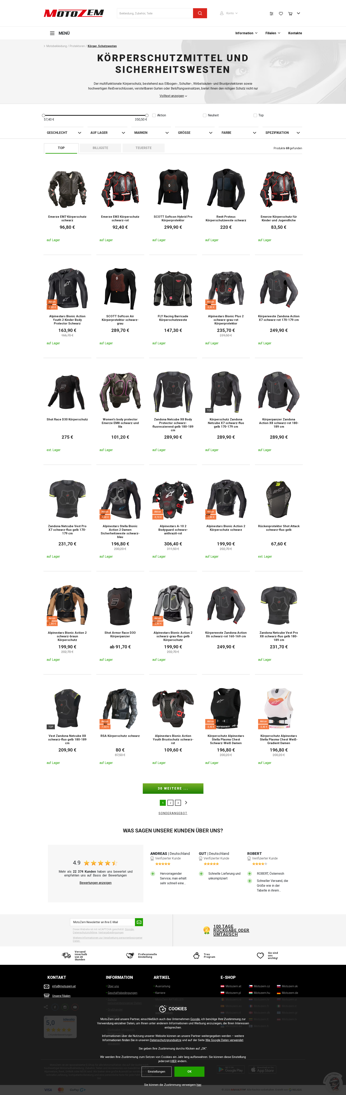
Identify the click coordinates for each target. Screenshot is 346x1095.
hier (199, 1085)
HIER (173, 1061)
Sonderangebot (173, 813)
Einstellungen (156, 1071)
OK (189, 1071)
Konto (230, 13)
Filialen (271, 33)
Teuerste (144, 148)
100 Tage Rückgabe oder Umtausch (231, 930)
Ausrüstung (162, 986)
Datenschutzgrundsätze (165, 1040)
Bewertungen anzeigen (95, 882)
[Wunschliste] (281, 13)
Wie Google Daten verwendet (224, 1040)
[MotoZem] (74, 13)
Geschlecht (57, 133)
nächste (185, 803)
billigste (100, 148)
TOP (61, 148)
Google (195, 1019)
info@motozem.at (64, 986)
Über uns (113, 986)
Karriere (160, 992)
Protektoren (77, 46)
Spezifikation (277, 133)
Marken (140, 133)
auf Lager (99, 133)
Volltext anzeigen (172, 96)
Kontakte (295, 33)
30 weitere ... (173, 788)
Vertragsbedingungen (111, 932)
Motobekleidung (56, 46)
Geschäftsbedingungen (122, 992)
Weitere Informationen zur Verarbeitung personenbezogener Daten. (107, 939)
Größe (184, 133)
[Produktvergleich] (271, 13)
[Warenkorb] (292, 13)
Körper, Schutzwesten (102, 46)
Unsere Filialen (61, 995)
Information (244, 33)
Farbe (226, 133)
